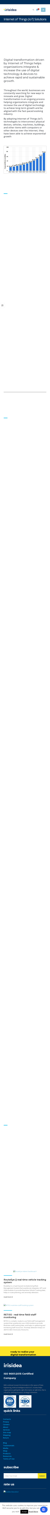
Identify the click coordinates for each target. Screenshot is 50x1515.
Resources (7, 1456)
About (5, 1427)
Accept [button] (24, 1512)
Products (7, 1453)
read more (8, 1297)
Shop (5, 1451)
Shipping (6, 1435)
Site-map (7, 1432)
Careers (6, 1424)
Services (6, 1430)
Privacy (6, 1422)
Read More (33, 1511)
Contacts (7, 1419)
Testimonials (8, 1445)
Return (6, 1438)
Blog (5, 1443)
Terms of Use (8, 1459)
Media (5, 1448)
